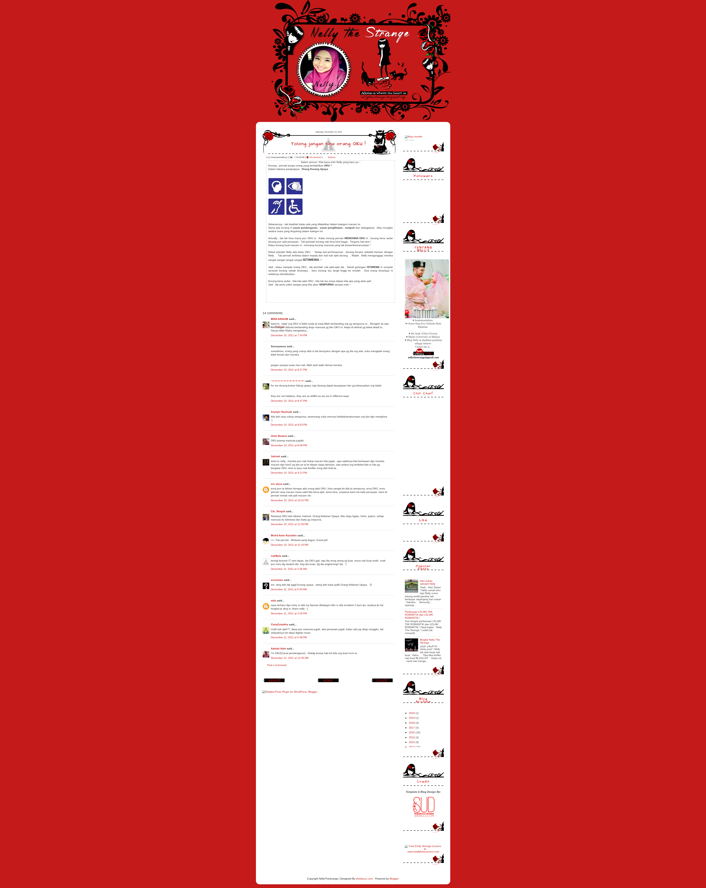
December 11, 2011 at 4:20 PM (289, 613)
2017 (412, 727)
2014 (412, 742)
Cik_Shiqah (278, 511)
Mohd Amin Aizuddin (284, 535)
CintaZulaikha (279, 624)
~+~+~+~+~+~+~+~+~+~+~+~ (288, 381)
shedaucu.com (364, 878)
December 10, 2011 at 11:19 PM (289, 545)
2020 (412, 713)
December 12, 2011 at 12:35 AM (290, 658)
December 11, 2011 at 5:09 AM (289, 589)
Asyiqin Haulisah (281, 412)
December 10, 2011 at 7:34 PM (289, 335)
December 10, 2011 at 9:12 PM (289, 472)
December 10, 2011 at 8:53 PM (289, 424)
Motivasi (331, 157)
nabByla (276, 556)
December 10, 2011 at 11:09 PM (289, 524)
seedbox (406, 140)
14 (315, 157)
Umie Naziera (279, 436)
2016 (412, 732)
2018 (412, 723)
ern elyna (276, 484)
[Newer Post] (274, 682)
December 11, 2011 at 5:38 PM (289, 637)
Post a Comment (277, 665)
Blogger (394, 878)
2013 (412, 747)
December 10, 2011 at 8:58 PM (289, 445)
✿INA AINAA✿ (279, 319)
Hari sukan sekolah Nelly (427, 582)
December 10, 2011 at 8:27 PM (289, 369)
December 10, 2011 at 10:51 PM (290, 500)
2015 (412, 737)
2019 (412, 718)
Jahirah (275, 456)
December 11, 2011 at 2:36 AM (289, 569)
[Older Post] (382, 682)
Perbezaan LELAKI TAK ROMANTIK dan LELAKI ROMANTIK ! (419, 614)
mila (273, 600)
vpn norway (411, 140)
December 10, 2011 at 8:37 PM (289, 400)
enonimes (277, 580)
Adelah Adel (278, 648)
